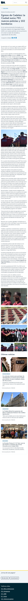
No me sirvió (5, 578)
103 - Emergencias (5, 591)
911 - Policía (4, 596)
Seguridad (5, 8)
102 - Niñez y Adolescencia (7, 588)
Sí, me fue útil (14, 578)
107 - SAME (3, 594)
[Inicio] (3, 2)
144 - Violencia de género (7, 599)
